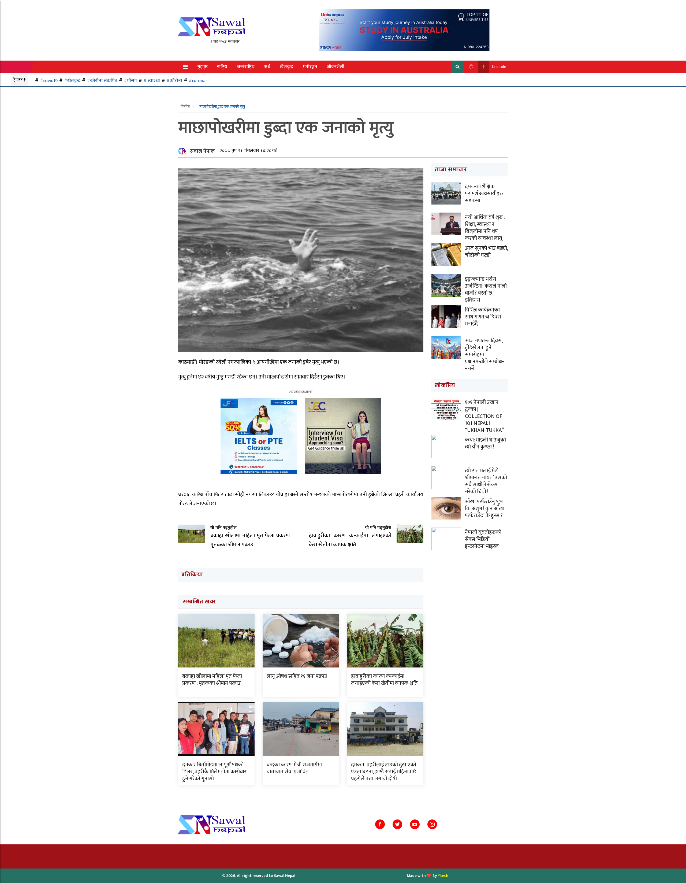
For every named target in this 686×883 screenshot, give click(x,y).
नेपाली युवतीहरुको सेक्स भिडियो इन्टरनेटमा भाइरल (483, 539)
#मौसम (130, 80)
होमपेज (186, 106)
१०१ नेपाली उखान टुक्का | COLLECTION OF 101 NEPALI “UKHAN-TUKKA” (484, 416)
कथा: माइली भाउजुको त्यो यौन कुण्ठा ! (485, 443)
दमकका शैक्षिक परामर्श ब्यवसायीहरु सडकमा (484, 193)
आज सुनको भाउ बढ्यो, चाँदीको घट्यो (486, 252)
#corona (197, 80)
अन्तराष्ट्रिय (246, 67)
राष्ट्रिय (222, 67)
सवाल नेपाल (202, 151)
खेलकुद (286, 67)
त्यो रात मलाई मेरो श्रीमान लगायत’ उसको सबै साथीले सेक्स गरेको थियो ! (486, 481)
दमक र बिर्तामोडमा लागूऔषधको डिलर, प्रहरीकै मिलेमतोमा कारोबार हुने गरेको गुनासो (214, 771)
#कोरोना (174, 80)
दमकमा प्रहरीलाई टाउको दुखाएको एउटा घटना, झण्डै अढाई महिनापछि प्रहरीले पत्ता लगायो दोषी (383, 771)
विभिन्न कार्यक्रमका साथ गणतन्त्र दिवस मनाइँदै (483, 316)
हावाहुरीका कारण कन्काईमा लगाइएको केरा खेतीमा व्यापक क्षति (384, 680)
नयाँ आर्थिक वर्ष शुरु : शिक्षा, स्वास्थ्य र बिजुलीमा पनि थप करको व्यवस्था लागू (485, 228)
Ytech (443, 875)
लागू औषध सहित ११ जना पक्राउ (297, 676)
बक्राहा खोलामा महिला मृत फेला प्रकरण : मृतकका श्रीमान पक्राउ (212, 680)
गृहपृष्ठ (202, 67)
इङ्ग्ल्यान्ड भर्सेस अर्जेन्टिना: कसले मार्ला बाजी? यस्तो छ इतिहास (486, 289)
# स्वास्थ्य (151, 80)
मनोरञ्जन (310, 67)
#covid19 (49, 80)
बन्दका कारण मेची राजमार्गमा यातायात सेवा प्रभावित (294, 768)
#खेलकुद (72, 80)
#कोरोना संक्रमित (102, 80)
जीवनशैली (335, 67)
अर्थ (267, 67)
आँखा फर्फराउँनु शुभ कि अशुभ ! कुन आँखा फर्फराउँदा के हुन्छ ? (484, 508)
